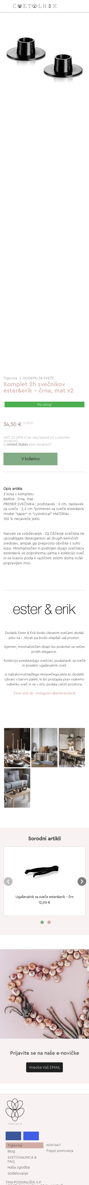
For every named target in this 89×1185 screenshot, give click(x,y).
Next (82, 881)
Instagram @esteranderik (55, 693)
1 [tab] (42, 923)
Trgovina (10, 378)
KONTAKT (53, 1145)
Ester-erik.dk (23, 693)
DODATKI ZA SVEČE (38, 378)
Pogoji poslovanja (59, 1150)
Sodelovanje (18, 1173)
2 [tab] (49, 923)
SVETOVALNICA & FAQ (22, 1159)
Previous (8, 881)
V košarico (30, 459)
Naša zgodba (19, 1167)
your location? (29, 444)
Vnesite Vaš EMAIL (44, 1067)
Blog (11, 1151)
